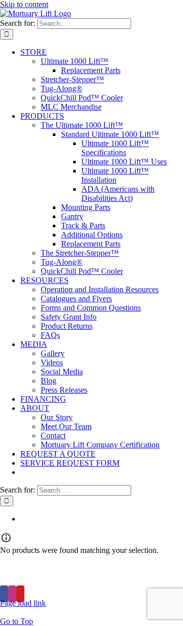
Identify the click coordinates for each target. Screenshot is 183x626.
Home (41, 568)
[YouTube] (20, 593)
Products (89, 568)
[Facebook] (4, 593)
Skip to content (24, 4)
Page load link (23, 603)
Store (136, 568)
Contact (123, 577)
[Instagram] (12, 593)
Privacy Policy (64, 577)
